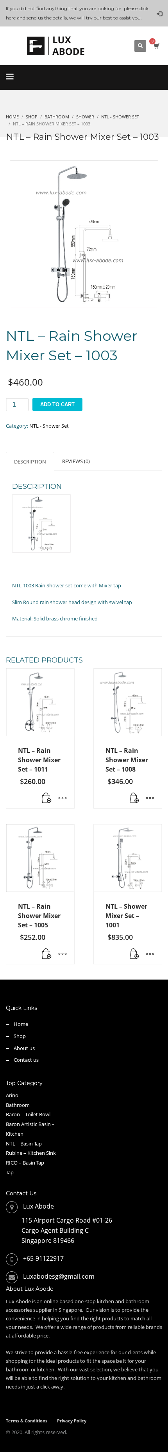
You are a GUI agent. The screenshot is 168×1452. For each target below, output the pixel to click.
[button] (134, 798)
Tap (10, 1172)
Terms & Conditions (26, 1421)
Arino (12, 1095)
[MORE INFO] (62, 798)
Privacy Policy (71, 1421)
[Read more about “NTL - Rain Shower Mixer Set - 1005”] (47, 954)
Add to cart (57, 404)
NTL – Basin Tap (24, 1143)
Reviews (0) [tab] (76, 461)
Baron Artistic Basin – (30, 1124)
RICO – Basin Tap (25, 1162)
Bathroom (18, 1104)
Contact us (26, 1059)
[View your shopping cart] (156, 46)
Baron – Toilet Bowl (28, 1114)
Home (21, 1023)
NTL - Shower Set (49, 425)
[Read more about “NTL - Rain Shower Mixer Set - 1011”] (47, 798)
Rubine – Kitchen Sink (31, 1152)
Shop (20, 1036)
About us (24, 1048)
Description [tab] (30, 461)
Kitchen (14, 1133)
